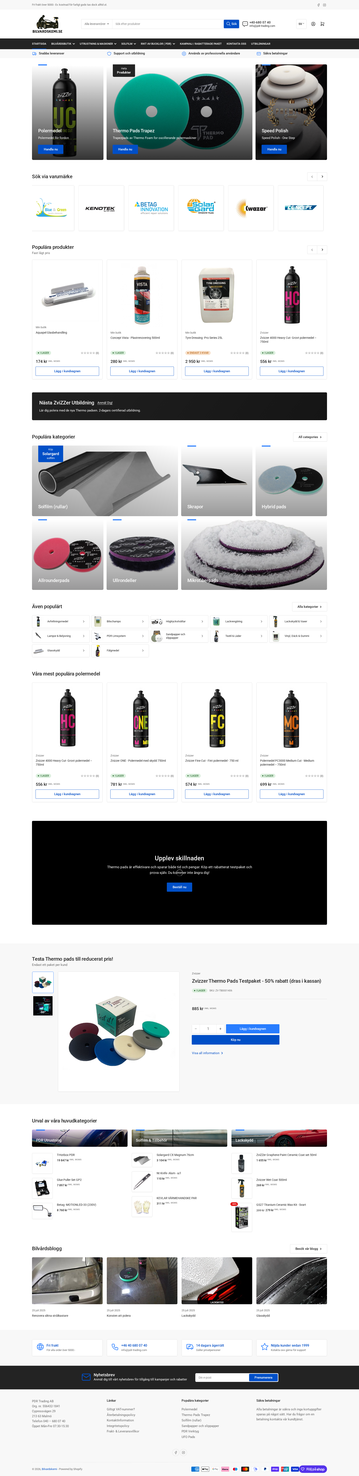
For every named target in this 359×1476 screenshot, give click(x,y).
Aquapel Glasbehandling (51, 332)
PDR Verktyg (190, 1431)
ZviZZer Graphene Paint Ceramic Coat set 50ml (286, 1155)
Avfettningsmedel (57, 621)
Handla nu (51, 149)
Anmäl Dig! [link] (105, 403)
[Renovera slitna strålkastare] (67, 1280)
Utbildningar (260, 43)
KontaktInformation (120, 1420)
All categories (308, 437)
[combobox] (176, 24)
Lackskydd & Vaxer (296, 621)
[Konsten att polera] (142, 1280)
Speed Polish (275, 130)
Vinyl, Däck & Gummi (297, 635)
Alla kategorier (308, 607)
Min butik (41, 327)
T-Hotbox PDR (66, 1155)
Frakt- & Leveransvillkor (123, 1431)
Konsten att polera (119, 1315)
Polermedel (50, 130)
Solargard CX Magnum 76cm (175, 1155)
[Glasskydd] (291, 1280)
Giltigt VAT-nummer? (121, 1409)
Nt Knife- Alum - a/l (169, 1173)
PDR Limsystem (116, 635)
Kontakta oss (236, 43)
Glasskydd (53, 650)
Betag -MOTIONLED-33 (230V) (76, 1204)
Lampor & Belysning (59, 635)
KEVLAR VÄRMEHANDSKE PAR (177, 1198)
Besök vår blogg (306, 1249)
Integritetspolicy (118, 1426)
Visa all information (206, 1053)
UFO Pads (188, 1437)
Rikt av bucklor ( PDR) (156, 43)
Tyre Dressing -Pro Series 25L (204, 337)
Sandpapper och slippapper (175, 636)
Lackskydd (188, 1315)
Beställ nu (179, 887)
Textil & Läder (233, 635)
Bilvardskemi (49, 1469)
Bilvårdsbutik (61, 43)
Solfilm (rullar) (191, 1420)
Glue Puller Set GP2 (69, 1179)
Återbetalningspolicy (121, 1415)
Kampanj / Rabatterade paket (201, 43)
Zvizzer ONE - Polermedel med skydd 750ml (138, 760)
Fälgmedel (113, 650)
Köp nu (235, 1040)
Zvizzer (264, 332)
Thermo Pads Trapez (134, 130)
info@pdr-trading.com (262, 25)
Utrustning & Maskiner (96, 43)
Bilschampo (114, 621)
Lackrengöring (233, 621)
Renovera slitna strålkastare (50, 1315)
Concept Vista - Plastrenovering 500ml (135, 337)
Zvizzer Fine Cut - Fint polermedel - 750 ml (211, 760)
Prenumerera (263, 1377)
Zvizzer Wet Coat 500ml (271, 1179)
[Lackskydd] (217, 1280)
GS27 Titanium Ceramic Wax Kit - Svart (281, 1204)
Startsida (39, 43)
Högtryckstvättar (176, 621)
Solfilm (126, 43)
